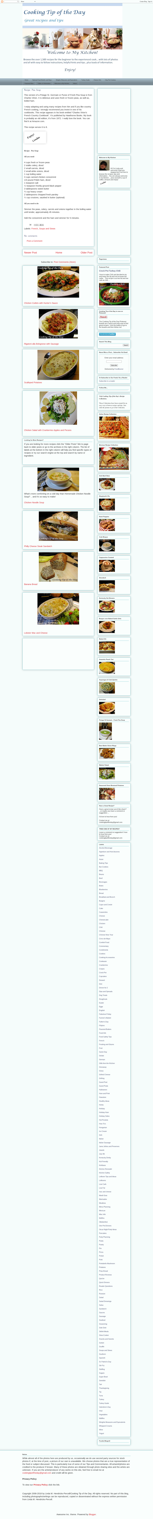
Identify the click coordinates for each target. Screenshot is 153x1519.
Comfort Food (104, 942)
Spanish (102, 1358)
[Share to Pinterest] (43, 225)
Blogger (92, 1514)
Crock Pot (102, 972)
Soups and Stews (47, 228)
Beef (101, 878)
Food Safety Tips (105, 1037)
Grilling (101, 1078)
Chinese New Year (106, 935)
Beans (101, 874)
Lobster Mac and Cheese (35, 633)
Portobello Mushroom (107, 1263)
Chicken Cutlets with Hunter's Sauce (41, 303)
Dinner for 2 (103, 988)
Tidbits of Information (44, 83)
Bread (101, 893)
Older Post (86, 252)
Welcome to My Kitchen (62, 83)
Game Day (103, 1052)
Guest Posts (103, 1086)
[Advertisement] (58, 653)
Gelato (101, 1056)
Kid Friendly (103, 1161)
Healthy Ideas (104, 1101)
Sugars (101, 1373)
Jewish (101, 1150)
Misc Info (102, 1214)
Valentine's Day (105, 1407)
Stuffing (102, 1369)
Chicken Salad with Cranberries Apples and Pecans (47, 430)
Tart (100, 1384)
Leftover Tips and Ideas (107, 1176)
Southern (102, 1354)
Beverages (103, 882)
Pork (101, 1260)
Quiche (101, 1278)
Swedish (102, 1380)
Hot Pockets (103, 1120)
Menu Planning (104, 1207)
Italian (101, 1139)
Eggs (101, 1007)
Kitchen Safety (104, 1173)
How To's (102, 1124)
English (102, 1010)
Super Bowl (103, 1377)
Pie (100, 1248)
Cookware (103, 961)
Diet (100, 984)
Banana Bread (30, 584)
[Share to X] (39, 225)
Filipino (102, 1025)
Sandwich (102, 1309)
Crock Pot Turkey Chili (109, 271)
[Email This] (35, 225)
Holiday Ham (104, 1112)
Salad (101, 1297)
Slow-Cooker (104, 1335)
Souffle (101, 1346)
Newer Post (30, 252)
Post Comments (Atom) (65, 262)
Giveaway (102, 1067)
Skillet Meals (104, 1331)
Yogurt (101, 1433)
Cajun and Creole (105, 905)
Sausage (102, 1316)
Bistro (101, 886)
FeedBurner (118, 369)
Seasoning (103, 1324)
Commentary (104, 946)
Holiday (102, 1109)
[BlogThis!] (37, 225)
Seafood (102, 1320)
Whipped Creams (105, 1426)
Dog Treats (103, 995)
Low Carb (102, 1184)
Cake (101, 908)
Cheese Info (97, 80)
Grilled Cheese (104, 1074)
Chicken (102, 923)
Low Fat (102, 1188)
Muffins (101, 1218)
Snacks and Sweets (106, 1339)
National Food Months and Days (42, 80)
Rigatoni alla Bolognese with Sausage (41, 344)
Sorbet (101, 1343)
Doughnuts (103, 999)
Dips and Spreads (105, 991)
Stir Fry (101, 1365)
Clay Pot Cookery (110, 80)
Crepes (101, 969)
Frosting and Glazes (106, 1044)
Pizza (101, 1252)
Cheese (102, 916)
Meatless (102, 1203)
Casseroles (103, 912)
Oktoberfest (103, 1222)
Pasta (101, 1241)
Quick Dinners (104, 1282)
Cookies (102, 954)
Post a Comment (34, 241)
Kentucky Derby (105, 1158)
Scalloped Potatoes (33, 382)
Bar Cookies (103, 867)
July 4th (102, 1154)
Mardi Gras (103, 1195)
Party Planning (104, 1237)
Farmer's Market (105, 1018)
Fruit (100, 1048)
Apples (101, 855)
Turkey (101, 1399)
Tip (100, 1392)
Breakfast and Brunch (107, 897)
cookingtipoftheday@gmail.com (36, 1473)
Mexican (102, 1210)
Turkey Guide (85, 80)
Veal (100, 1411)
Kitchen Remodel (105, 1169)
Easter (101, 1003)
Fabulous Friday (105, 1014)
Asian (101, 859)
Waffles (101, 1418)
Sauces (102, 1312)
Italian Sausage (105, 1143)
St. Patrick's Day (105, 1362)
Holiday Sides (104, 1116)
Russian (102, 1294)
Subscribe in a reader (107, 381)
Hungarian (103, 1127)
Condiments (103, 950)
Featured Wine (29, 83)
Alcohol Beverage (105, 848)
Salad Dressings (105, 1301)
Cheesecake (103, 920)
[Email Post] (30, 224)
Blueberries (103, 889)
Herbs (101, 1105)
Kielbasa (102, 1165)
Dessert (102, 980)
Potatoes (102, 1267)
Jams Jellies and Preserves (109, 1146)
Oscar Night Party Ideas (108, 1229)
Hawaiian (102, 1097)
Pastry (101, 1245)
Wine (101, 1430)
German (102, 1059)
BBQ (101, 871)
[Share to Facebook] (41, 225)
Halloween (103, 1090)
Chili (101, 927)
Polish (101, 1256)
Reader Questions (106, 1286)
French (34, 228)
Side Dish (102, 1328)
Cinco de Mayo (104, 939)
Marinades (103, 1199)
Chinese (102, 931)
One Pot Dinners (105, 1226)
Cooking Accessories (107, 957)
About (75, 83)
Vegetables (103, 1414)
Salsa (101, 1305)
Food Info (102, 1033)
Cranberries (103, 965)
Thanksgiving (104, 1388)
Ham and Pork (104, 1093)
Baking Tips (103, 863)
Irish (100, 1135)
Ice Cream (103, 1131)
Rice (101, 1290)
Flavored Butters (105, 1029)
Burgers (102, 901)
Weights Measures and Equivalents (66, 80)
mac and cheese (105, 1192)
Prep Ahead (103, 1271)
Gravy (101, 1071)
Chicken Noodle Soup (34, 502)
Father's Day (103, 1022)
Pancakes (102, 1233)
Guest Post (103, 1082)
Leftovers (102, 1180)
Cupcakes (103, 976)
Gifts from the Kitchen (107, 1063)
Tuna (101, 1396)
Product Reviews (105, 1275)
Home (26, 80)
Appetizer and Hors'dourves (109, 852)
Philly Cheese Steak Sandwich (38, 546)
